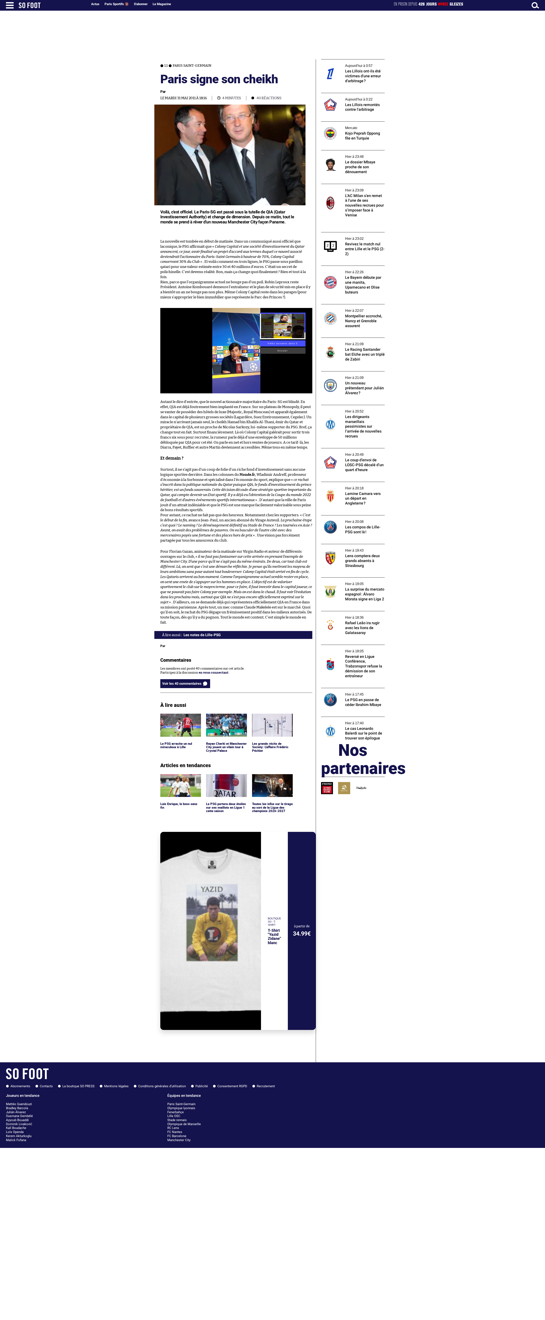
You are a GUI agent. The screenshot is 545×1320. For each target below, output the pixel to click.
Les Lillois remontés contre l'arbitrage (349, 94)
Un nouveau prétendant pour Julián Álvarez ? (347, 375)
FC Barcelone (176, 1136)
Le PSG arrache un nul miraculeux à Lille (176, 717)
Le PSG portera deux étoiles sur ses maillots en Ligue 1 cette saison (225, 779)
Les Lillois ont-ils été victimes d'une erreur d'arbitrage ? (347, 63)
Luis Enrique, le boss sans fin (179, 778)
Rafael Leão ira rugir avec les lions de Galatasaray (348, 615)
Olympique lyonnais (181, 1108)
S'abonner (141, 4)
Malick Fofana (16, 1140)
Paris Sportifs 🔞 (117, 4)
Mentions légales (116, 1086)
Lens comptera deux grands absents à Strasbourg (349, 548)
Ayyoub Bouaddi (17, 1120)
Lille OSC (173, 1116)
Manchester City (179, 1140)
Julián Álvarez (16, 1112)
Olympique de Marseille (184, 1124)
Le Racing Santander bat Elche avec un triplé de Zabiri (350, 341)
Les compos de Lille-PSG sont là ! (345, 517)
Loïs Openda (15, 1132)
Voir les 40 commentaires (181, 684)
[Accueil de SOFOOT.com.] (52, 5)
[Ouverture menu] (10, 5)
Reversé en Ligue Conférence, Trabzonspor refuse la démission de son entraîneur (350, 650)
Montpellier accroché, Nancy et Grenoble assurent (352, 308)
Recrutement (266, 1086)
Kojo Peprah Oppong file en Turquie (347, 123)
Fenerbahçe (175, 1112)
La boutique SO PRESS (78, 1086)
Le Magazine (162, 4)
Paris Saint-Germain (181, 1104)
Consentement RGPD (232, 1086)
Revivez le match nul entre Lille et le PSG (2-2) (351, 236)
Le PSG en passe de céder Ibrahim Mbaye (351, 690)
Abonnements (20, 1086)
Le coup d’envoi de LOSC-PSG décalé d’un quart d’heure (351, 452)
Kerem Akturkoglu (19, 1136)
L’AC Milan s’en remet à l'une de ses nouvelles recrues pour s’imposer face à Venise (350, 189)
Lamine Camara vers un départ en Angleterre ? (346, 485)
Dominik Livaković (19, 1124)
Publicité (201, 1086)
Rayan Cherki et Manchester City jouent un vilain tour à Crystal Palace (226, 719)
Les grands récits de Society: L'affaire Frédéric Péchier (271, 719)
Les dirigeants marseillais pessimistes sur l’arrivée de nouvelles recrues (352, 409)
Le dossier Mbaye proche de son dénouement (344, 154)
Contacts (46, 1086)
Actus (95, 4)
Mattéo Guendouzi (19, 1104)
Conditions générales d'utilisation (162, 1086)
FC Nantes (174, 1132)
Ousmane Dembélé (19, 1116)
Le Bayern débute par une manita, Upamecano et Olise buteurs (346, 269)
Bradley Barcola (17, 1108)
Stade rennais (177, 1120)
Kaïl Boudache (16, 1128)
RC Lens (173, 1128)
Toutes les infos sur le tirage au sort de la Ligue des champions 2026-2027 (271, 779)
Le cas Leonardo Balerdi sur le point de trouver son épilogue (350, 720)
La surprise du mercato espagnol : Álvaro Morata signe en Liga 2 (351, 581)
